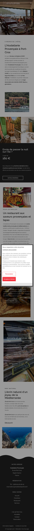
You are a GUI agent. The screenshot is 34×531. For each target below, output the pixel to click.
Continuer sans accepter (9, 249)
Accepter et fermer (9, 279)
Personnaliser (9, 274)
